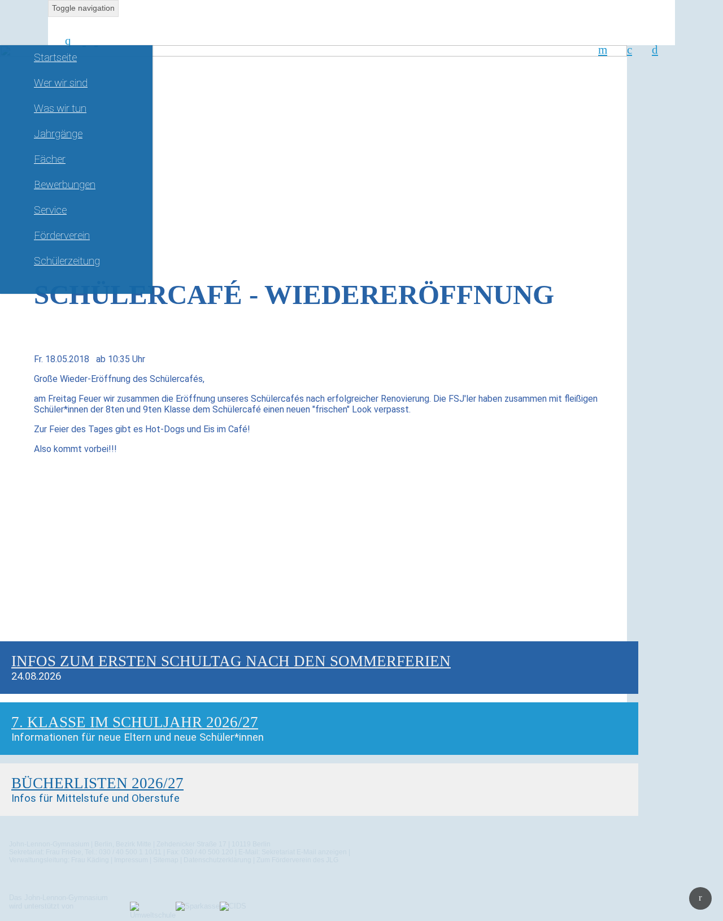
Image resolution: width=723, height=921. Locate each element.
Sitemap (165, 860)
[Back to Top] (700, 898)
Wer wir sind (61, 83)
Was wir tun (60, 108)
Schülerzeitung (67, 261)
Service (50, 210)
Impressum (131, 860)
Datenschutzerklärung (217, 860)
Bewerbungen (64, 185)
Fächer (50, 159)
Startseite (55, 57)
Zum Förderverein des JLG (297, 860)
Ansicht (27, 650)
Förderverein (62, 235)
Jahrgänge (58, 134)
